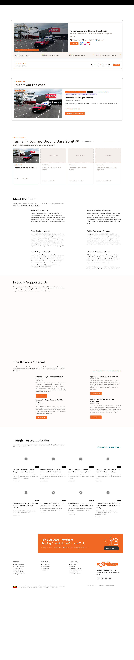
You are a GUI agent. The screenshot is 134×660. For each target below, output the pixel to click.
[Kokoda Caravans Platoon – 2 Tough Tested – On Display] (81, 459)
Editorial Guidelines (76, 568)
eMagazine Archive (20, 574)
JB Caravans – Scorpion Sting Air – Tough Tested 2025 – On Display (25, 505)
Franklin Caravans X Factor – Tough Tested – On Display (24, 471)
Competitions (46, 568)
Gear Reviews (18, 570)
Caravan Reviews (19, 566)
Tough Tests (18, 568)
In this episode (72, 109)
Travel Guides (46, 566)
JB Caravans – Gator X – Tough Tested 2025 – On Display (52, 504)
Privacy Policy (74, 572)
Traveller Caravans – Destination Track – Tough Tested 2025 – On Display (107, 505)
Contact (72, 566)
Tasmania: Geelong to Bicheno (22, 56)
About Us (73, 564)
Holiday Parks (46, 564)
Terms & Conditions (76, 570)
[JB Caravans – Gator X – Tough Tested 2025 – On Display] (53, 492)
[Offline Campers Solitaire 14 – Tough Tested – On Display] (53, 459)
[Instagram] (85, 43)
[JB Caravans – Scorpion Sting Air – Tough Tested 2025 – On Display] (26, 492)
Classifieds (46, 570)
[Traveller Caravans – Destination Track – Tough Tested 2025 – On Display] (108, 492)
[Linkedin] (110, 578)
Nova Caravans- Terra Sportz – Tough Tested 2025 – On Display (80, 504)
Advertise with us (75, 574)
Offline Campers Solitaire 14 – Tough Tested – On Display (52, 471)
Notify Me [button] (74, 43)
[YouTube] (88, 43)
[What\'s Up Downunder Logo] (35, 3)
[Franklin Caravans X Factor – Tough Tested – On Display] (26, 459)
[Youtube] (106, 578)
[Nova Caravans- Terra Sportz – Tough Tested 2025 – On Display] (81, 492)
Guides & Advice (19, 572)
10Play (117, 65)
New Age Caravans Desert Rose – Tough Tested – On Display (107, 471)
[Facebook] (81, 43)
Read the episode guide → (75, 113)
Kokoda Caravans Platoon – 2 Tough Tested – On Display (79, 471)
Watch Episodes (19, 564)
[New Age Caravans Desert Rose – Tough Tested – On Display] (108, 459)
